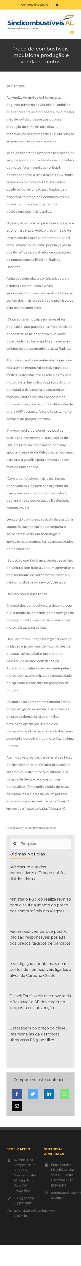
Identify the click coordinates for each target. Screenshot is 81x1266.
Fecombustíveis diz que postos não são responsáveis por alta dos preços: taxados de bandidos (40, 937)
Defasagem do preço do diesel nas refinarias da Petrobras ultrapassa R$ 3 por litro (38, 1034)
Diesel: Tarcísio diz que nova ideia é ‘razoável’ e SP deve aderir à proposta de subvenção (40, 1002)
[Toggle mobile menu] (72, 32)
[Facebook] (17, 1094)
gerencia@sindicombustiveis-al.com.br (25, 1213)
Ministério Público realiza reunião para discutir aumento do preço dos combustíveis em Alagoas (40, 905)
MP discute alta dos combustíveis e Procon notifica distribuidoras (38, 873)
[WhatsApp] (64, 1094)
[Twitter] (33, 1094)
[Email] (17, 1106)
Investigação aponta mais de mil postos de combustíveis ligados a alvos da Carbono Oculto (40, 969)
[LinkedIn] (49, 1094)
